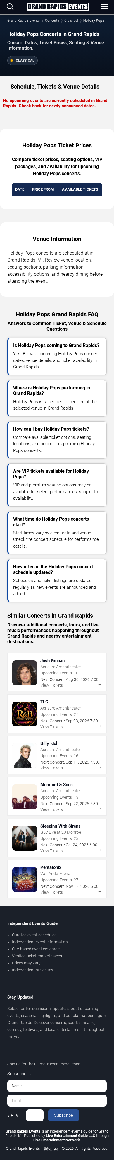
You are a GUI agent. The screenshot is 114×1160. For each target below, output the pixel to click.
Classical (71, 20)
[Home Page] (58, 7)
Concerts (52, 20)
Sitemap (51, 1148)
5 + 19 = (14, 1115)
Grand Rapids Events (23, 20)
